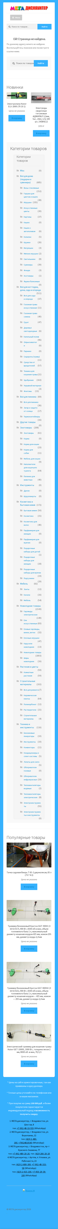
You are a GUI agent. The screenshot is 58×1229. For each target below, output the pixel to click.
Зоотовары (26, 427)
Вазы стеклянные (31, 188)
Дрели (27, 490)
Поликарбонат (30, 704)
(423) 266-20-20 (42, 1153)
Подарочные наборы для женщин (29, 560)
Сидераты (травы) (32, 356)
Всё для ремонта (31, 690)
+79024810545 (25, 1142)
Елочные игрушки (31, 638)
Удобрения (29, 380)
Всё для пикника (28, 396)
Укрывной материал (32, 385)
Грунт (26, 322)
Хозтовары (28, 276)
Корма (26, 438)
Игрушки (28, 202)
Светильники (29, 259)
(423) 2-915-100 (23, 1171)
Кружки (27, 242)
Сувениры (28, 264)
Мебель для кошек (32, 458)
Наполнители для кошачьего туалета (30, 467)
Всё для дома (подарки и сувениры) (26, 179)
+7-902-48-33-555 (25, 1128)
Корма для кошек (31, 444)
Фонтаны (28, 391)
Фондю (27, 270)
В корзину (17, 118)
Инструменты (27, 485)
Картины (27, 217)
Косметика (28, 516)
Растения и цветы (29, 666)
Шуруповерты (30, 496)
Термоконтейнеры (32, 416)
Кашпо (27, 222)
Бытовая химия (30, 510)
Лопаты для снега (31, 762)
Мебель (24, 583)
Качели (27, 595)
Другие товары (27, 422)
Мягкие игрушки (31, 253)
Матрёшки (28, 248)
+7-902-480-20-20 (21, 1153)
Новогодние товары (30, 605)
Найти (44, 26)
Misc (22, 170)
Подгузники (29, 578)
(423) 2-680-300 (23, 1164)
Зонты (26, 589)
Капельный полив (31, 336)
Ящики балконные (32, 281)
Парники (27, 351)
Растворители (30, 710)
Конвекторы (29, 747)
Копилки (27, 237)
